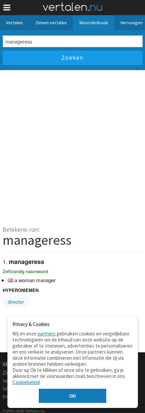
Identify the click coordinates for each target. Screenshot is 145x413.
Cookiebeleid (26, 382)
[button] (6, 7)
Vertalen (14, 23)
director (16, 301)
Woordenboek (93, 23)
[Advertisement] (72, 145)
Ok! (72, 396)
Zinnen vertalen (51, 23)
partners (46, 333)
